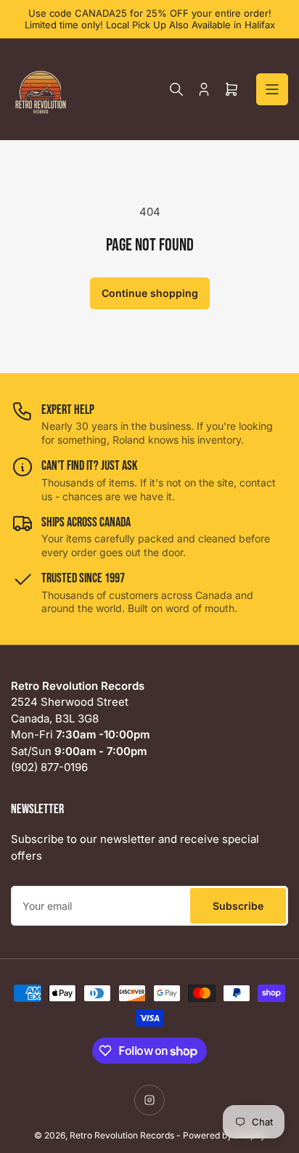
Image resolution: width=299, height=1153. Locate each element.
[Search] (176, 89)
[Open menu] (272, 89)
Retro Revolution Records (122, 1135)
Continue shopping (150, 293)
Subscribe (238, 906)
